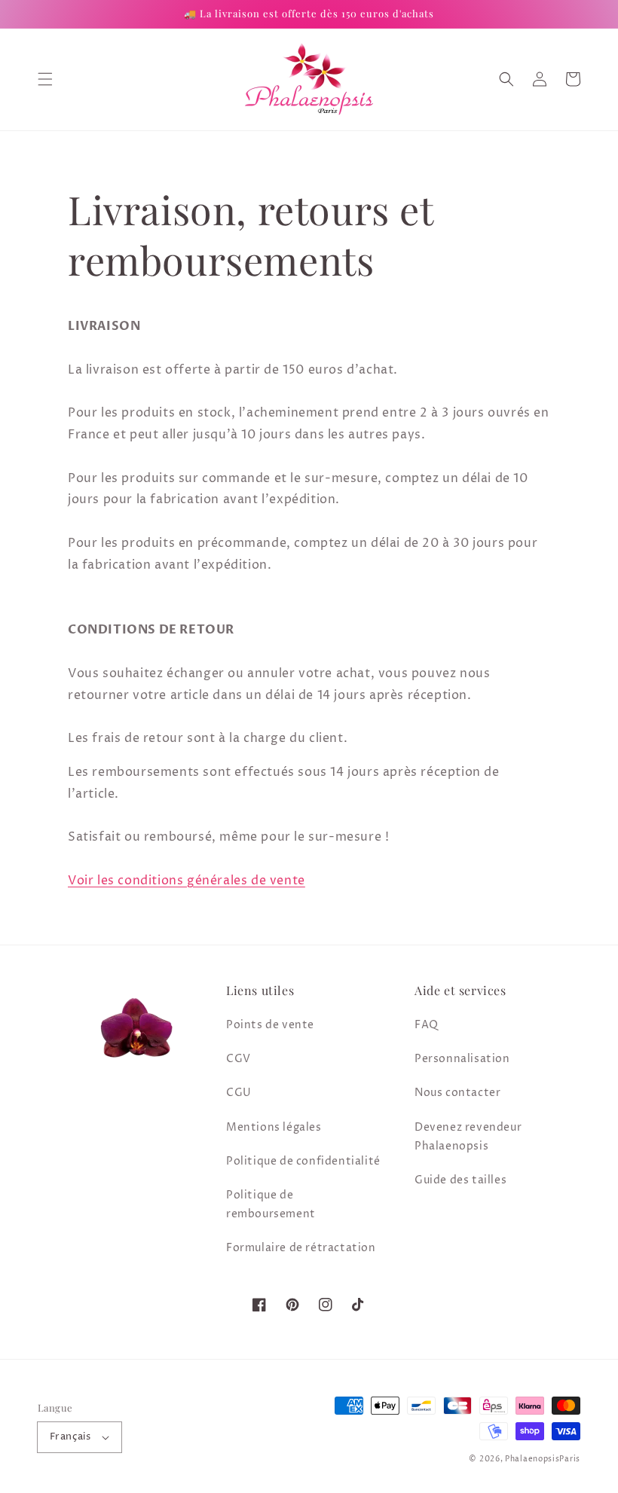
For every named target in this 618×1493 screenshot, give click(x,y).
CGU (239, 1092)
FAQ (427, 1025)
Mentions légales (274, 1127)
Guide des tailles (460, 1180)
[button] (45, 79)
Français (70, 1436)
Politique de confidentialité (303, 1161)
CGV (238, 1059)
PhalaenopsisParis (542, 1459)
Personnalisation (462, 1059)
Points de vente (270, 1025)
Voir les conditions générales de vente (186, 880)
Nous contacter (457, 1092)
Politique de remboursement (271, 1204)
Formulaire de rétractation (301, 1248)
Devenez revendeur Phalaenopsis (468, 1136)
